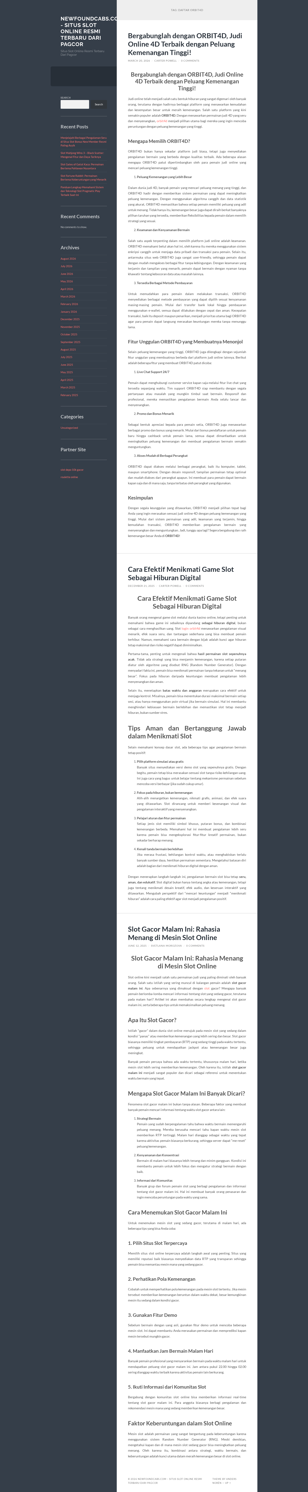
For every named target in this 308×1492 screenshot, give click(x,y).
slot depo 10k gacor (72, 469)
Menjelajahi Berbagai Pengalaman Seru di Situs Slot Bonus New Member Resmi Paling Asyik (84, 141)
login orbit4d (191, 628)
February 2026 (69, 304)
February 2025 (69, 395)
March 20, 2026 (139, 60)
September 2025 (70, 342)
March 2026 (68, 296)
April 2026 (67, 289)
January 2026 (69, 311)
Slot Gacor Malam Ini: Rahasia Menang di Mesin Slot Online (174, 933)
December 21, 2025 (141, 585)
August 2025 (68, 349)
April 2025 (67, 379)
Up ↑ (228, 1482)
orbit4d (162, 121)
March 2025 (68, 387)
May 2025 (67, 372)
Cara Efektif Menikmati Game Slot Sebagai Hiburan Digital (181, 573)
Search (66, 97)
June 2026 (67, 273)
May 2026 (67, 281)
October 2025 (69, 334)
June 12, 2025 (137, 945)
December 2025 (70, 319)
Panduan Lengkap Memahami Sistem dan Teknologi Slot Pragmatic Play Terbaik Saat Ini (82, 191)
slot (207, 988)
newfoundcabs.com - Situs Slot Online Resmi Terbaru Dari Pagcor (92, 31)
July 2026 (66, 266)
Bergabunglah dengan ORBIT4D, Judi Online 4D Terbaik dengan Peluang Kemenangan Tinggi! (185, 43)
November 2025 (70, 326)
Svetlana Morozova (166, 945)
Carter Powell (165, 60)
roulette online (69, 477)
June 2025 (67, 364)
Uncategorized (69, 427)
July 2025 (66, 357)
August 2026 (68, 258)
